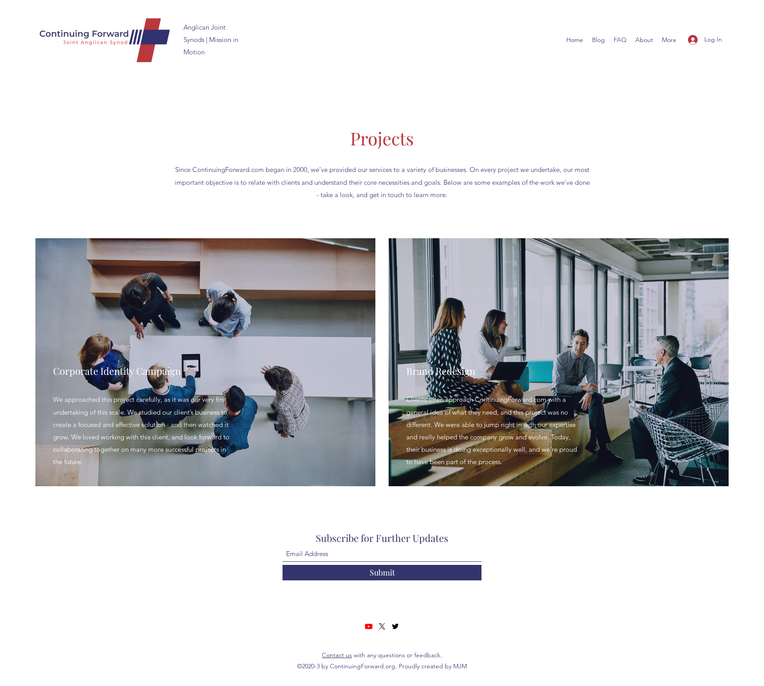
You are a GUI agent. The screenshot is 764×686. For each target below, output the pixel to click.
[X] (382, 626)
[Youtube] (368, 626)
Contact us (337, 655)
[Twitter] (395, 626)
